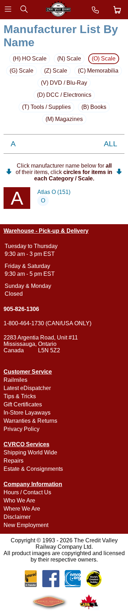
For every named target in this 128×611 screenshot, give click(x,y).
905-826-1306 (21, 309)
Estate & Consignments (33, 469)
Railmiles (15, 380)
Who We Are (19, 500)
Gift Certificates (23, 404)
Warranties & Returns (30, 421)
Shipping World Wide (30, 452)
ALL (110, 143)
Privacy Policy (21, 429)
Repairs (13, 461)
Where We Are (22, 509)
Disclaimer (17, 517)
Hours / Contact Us (27, 492)
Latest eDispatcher (27, 388)
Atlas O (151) (53, 192)
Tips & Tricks (20, 396)
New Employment (26, 525)
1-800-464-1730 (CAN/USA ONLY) (47, 323)
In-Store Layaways (27, 413)
